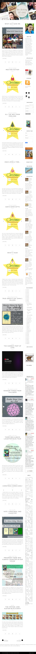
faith (32, 521)
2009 (27, 342)
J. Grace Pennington (30, 435)
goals (30, 530)
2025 (27, 291)
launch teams (27, 542)
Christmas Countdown (12, 68)
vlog (30, 591)
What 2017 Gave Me (12, 24)
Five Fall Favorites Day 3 (30, 179)
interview (26, 538)
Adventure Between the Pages (12, 297)
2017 (12, 22)
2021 (27, 296)
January (28, 331)
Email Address (29, 105)
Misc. (28, 549)
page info (31, 561)
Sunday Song (30, 575)
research (26, 568)
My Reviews (29, 553)
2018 (27, 300)
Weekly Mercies (27, 595)
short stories (30, 570)
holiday (26, 532)
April (27, 327)
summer (26, 575)
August (28, 322)
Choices (31, 510)
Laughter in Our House (12, 436)
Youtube (29, 98)
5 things (28, 484)
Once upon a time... (12, 162)
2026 (27, 289)
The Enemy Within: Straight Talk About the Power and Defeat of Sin (29, 381)
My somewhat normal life (12, 389)
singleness (31, 571)
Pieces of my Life (29, 562)
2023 (27, 293)
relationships (31, 567)
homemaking (26, 535)
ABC (26, 497)
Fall (28, 523)
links (26, 543)
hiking (29, 531)
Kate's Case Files (12, 510)
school (29, 569)
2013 (27, 336)
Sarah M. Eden (27, 402)
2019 (27, 299)
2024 (27, 292)
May (27, 326)
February (28, 330)
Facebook (26, 94)
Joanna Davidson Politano (30, 419)
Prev (3, 84)
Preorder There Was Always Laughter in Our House (12, 559)
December (28, 303)
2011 (26, 339)
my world (29, 556)
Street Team (30, 574)
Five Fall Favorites (29, 527)
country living (27, 516)
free (32, 528)
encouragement (30, 517)
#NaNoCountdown (27, 478)
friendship (31, 529)
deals (26, 517)
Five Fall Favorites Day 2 (30, 192)
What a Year (12, 253)
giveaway (27, 530)
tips (28, 588)
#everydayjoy (27, 477)
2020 (27, 297)
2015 (27, 334)
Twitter (29, 94)
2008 (27, 343)
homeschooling (31, 537)
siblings (26, 571)
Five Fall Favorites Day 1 (30, 260)
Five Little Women (28, 528)
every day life (29, 520)
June (27, 324)
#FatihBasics (31, 477)
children (29, 510)
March (28, 328)
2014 (27, 335)
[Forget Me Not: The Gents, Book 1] (26, 400)
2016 (27, 332)
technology (31, 577)
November (28, 318)
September (29, 320)
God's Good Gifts (12, 207)
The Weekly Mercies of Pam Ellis (29, 585)
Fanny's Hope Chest (29, 524)
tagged (26, 576)
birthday (28, 508)
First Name (27, 108)
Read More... (5, 58)
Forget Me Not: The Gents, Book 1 (30, 400)
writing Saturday (27, 603)
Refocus (26, 567)
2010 (27, 340)
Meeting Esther (12, 69)
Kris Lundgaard (27, 384)
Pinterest (26, 98)
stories (26, 574)
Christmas (26, 511)
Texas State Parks (28, 578)
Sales (29, 568)
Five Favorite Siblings (30, 220)
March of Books (29, 545)
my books (12, 605)
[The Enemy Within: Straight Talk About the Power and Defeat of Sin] (26, 380)
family (31, 523)
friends (12, 344)
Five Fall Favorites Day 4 (30, 232)
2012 (27, 338)
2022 (27, 295)
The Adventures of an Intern (29, 580)
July (27, 323)
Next (21, 84)
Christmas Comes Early (12, 486)
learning (31, 542)
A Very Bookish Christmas (29, 490)
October (28, 319)
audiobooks (31, 503)
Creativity (31, 516)
